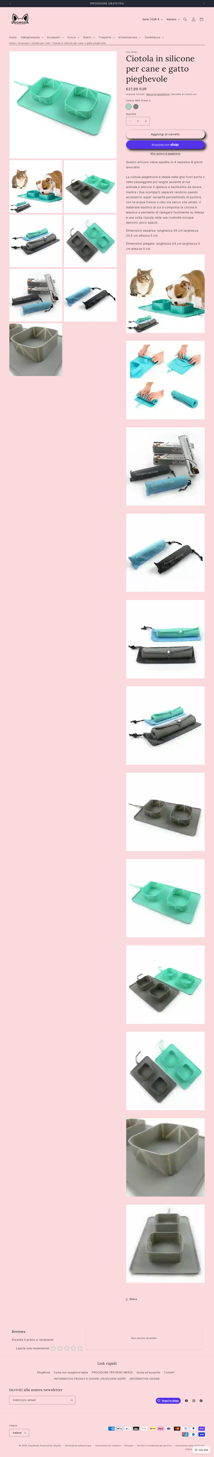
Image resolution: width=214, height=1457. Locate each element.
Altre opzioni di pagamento (165, 153)
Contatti (169, 1372)
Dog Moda (33, 1445)
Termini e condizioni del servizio (154, 1445)
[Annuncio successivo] (204, 3)
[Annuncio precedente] (10, 3)
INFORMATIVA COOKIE (145, 1378)
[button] (32, 37)
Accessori (23, 43)
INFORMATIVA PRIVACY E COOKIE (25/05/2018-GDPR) (90, 1378)
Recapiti (129, 1445)
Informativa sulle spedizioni (190, 1445)
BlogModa (43, 1372)
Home (12, 43)
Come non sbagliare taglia (71, 1372)
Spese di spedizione (158, 94)
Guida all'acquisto (148, 1372)
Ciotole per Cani (41, 43)
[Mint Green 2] (128, 106)
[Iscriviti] (71, 1400)
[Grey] (135, 106)
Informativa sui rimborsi (108, 1445)
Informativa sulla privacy (78, 1445)
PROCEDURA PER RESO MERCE (112, 1372)
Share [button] (133, 1299)
